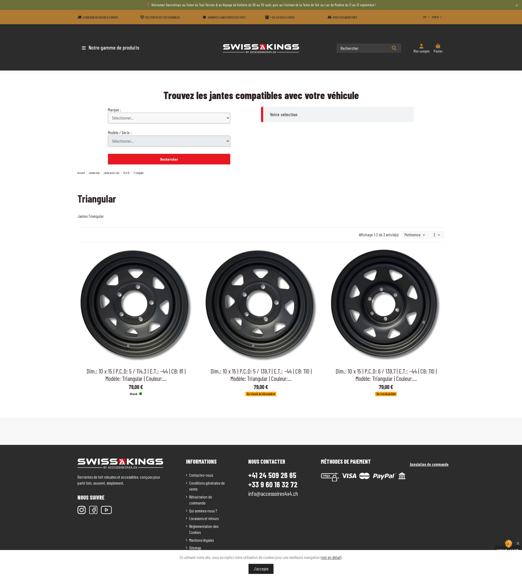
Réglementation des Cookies (203, 529)
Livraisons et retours (204, 518)
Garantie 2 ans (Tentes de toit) (226, 17)
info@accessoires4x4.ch (273, 493)
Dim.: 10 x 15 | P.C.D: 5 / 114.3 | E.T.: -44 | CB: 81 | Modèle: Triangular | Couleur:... (135, 374)
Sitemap (195, 547)
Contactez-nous (201, 475)
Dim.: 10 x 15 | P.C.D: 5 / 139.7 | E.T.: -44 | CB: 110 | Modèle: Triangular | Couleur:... (261, 374)
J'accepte (261, 568)
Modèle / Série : (120, 132)
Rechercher (169, 159)
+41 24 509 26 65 (272, 475)
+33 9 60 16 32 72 (272, 484)
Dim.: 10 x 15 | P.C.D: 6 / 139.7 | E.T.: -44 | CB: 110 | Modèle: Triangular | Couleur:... (386, 374)
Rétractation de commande (200, 500)
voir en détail (331, 557)
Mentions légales (201, 540)
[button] (109, 47)
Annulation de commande (429, 464)
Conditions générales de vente (207, 486)
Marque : (114, 109)
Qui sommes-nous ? (203, 510)
